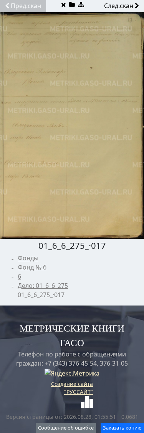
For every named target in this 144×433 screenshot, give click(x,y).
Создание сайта (72, 383)
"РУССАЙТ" (78, 391)
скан (26, 6)
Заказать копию (122, 427)
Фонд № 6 (32, 267)
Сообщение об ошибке (66, 427)
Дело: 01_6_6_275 (43, 285)
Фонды (28, 258)
